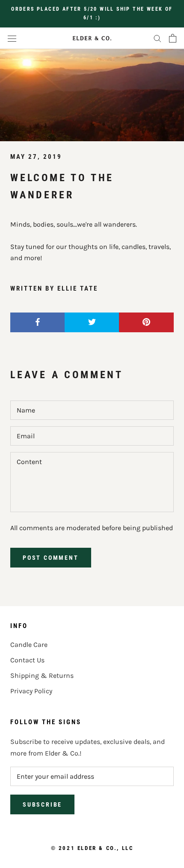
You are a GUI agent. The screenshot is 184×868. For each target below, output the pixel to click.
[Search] (157, 38)
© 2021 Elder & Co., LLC (92, 848)
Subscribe (42, 804)
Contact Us (27, 660)
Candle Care (28, 644)
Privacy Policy (31, 691)
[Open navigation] (12, 38)
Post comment (51, 557)
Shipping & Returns (42, 675)
